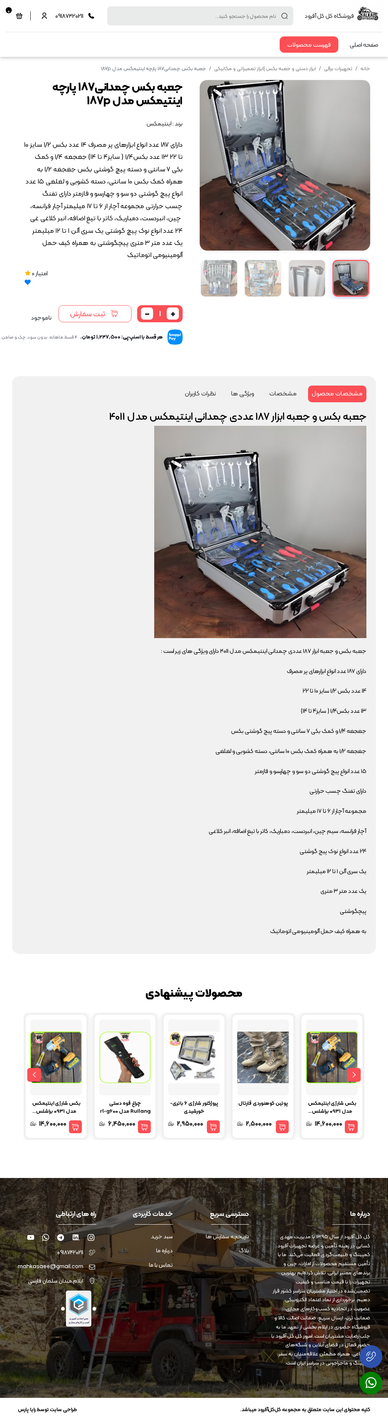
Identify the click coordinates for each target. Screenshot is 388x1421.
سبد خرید (162, 1236)
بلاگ (244, 1250)
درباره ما (164, 1250)
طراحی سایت (63, 1409)
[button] (211, 165)
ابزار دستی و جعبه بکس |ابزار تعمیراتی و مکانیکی (265, 68)
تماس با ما (161, 1265)
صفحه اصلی (364, 44)
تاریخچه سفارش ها (227, 1236)
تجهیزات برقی (338, 68)
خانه (365, 68)
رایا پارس (27, 1409)
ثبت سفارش (87, 313)
